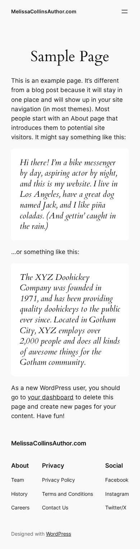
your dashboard (51, 397)
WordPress (58, 534)
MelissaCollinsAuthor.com (43, 11)
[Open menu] (124, 11)
